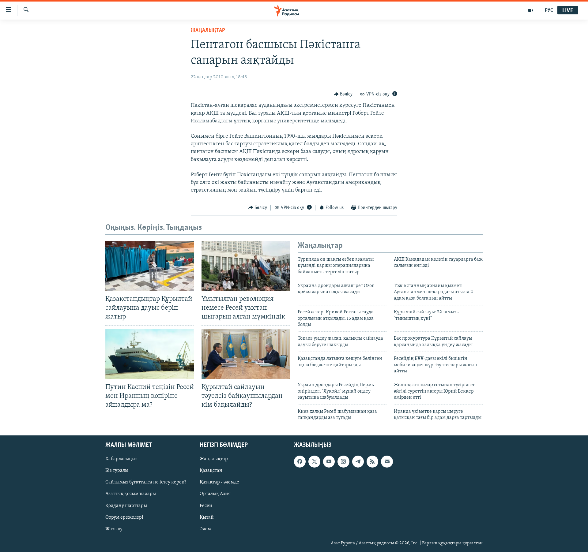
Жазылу (114, 529)
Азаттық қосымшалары (130, 494)
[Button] (343, 94)
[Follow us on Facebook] (300, 462)
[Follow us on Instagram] (343, 462)
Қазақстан (211, 470)
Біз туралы (116, 470)
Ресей (206, 505)
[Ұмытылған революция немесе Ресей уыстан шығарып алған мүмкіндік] (246, 266)
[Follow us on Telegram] (358, 462)
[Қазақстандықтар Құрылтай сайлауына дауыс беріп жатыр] (149, 266)
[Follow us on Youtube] (329, 462)
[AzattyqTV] (531, 10)
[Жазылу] (387, 462)
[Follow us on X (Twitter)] (314, 462)
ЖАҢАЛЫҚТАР (208, 30)
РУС (549, 10)
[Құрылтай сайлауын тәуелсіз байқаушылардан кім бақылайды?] (246, 354)
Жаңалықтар (214, 459)
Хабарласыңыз (121, 459)
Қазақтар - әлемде (219, 482)
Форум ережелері (124, 517)
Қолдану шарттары (126, 505)
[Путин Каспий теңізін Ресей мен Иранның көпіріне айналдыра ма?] (149, 354)
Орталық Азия (215, 494)
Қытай (207, 517)
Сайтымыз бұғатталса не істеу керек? (145, 482)
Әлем (205, 529)
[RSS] (372, 462)
